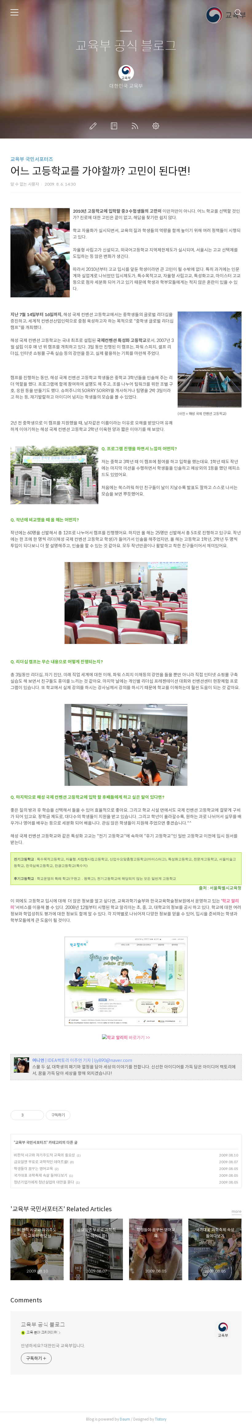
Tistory (160, 1419)
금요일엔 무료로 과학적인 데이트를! (41, 1162)
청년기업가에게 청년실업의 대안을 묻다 (44, 1182)
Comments (26, 1300)
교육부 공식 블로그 (126, 46)
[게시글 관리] (37, 1115)
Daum (125, 1419)
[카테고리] (14, 12)
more (237, 1211)
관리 (157, 126)
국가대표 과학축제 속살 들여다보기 (40, 1175)
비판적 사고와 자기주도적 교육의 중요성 (44, 1155)
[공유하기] (29, 1115)
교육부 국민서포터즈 (31, 159)
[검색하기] (238, 12)
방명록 (115, 126)
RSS (136, 126)
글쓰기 (94, 126)
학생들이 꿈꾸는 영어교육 (33, 1168)
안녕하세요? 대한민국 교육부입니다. (53, 1346)
